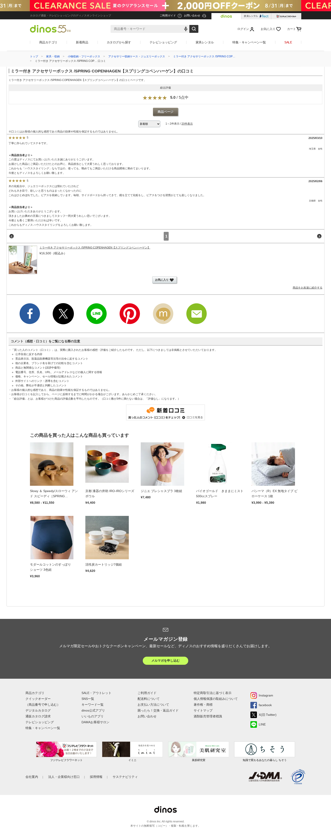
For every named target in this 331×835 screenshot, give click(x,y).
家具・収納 (53, 56)
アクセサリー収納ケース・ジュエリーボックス (136, 56)
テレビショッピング (163, 42)
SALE (288, 42)
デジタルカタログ (38, 710)
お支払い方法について (153, 704)
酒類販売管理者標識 (208, 716)
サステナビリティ (125, 777)
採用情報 (96, 777)
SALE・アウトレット (96, 693)
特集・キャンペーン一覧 (249, 42)
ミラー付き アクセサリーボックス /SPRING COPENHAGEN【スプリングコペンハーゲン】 (94, 247)
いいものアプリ (93, 716)
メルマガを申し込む (165, 660)
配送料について (149, 699)
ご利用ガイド (147, 693)
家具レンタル (205, 42)
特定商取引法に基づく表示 (212, 693)
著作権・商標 (203, 704)
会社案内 (31, 777)
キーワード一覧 (93, 704)
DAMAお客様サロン (95, 722)
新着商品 (82, 42)
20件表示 (187, 123)
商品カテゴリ (48, 42)
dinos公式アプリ (93, 710)
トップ (34, 56)
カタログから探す (119, 42)
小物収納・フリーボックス (84, 56)
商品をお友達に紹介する (307, 287)
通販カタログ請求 (38, 716)
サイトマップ (203, 710)
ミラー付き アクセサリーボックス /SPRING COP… (204, 56)
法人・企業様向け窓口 (64, 777)
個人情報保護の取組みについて (216, 699)
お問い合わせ (147, 716)
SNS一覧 (88, 699)
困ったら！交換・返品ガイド (158, 710)
